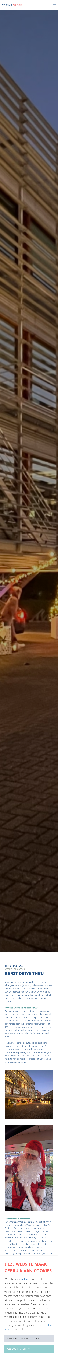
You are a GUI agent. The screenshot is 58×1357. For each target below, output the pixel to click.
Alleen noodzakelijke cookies (23, 1338)
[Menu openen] (54, 5)
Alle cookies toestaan (19, 1348)
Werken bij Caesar (15, 969)
